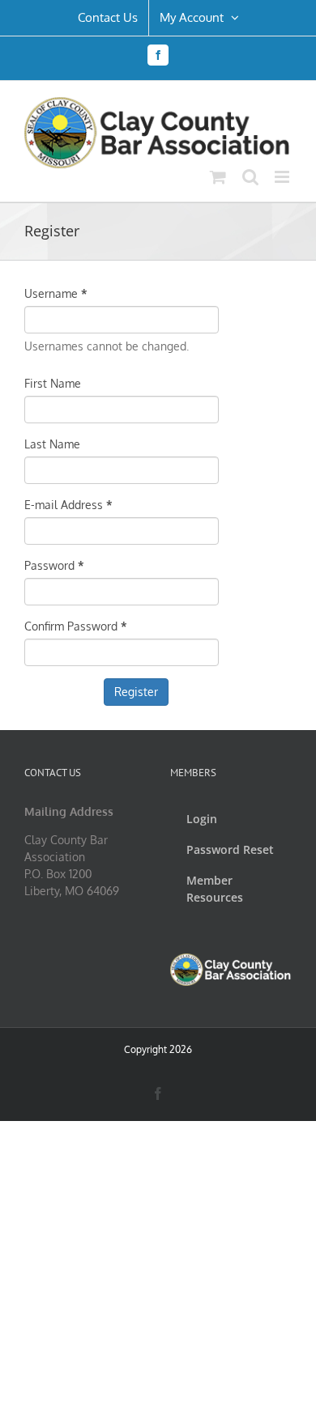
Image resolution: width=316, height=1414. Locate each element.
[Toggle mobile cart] (218, 176)
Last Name (52, 444)
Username (56, 293)
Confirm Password (75, 626)
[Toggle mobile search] (250, 176)
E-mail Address (68, 505)
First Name (52, 383)
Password (54, 565)
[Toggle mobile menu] (283, 176)
